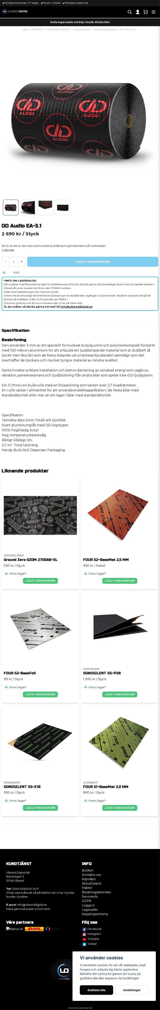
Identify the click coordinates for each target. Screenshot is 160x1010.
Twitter (92, 943)
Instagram (94, 933)
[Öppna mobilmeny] (154, 12)
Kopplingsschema (95, 914)
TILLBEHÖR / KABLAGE (59, 29)
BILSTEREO (37, 29)
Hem (25, 29)
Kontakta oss (91, 875)
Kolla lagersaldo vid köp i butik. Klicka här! (80, 22)
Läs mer (9, 249)
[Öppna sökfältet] (130, 12)
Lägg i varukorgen (40, 580)
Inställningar (132, 990)
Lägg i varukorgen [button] (40, 694)
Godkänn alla (96, 990)
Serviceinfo (90, 896)
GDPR (86, 901)
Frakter (87, 888)
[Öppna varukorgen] (146, 12)
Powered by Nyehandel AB (80, 1008)
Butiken (87, 870)
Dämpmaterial (82, 29)
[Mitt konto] (138, 12)
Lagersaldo (90, 910)
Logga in (88, 905)
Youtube (93, 938)
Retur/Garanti (91, 883)
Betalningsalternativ (96, 892)
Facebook (95, 928)
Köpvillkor (89, 879)
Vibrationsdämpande (105, 29)
